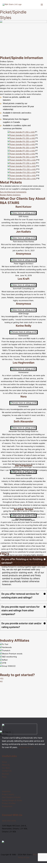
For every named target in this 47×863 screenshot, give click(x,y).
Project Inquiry (8, 794)
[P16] (22, 178)
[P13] (22, 169)
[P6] (22, 147)
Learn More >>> (26, 747)
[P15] (22, 175)
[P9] (22, 157)
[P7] (21, 151)
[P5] (21, 144)
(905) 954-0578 (9, 821)
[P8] (21, 154)
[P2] (21, 135)
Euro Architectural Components (13, 192)
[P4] (22, 141)
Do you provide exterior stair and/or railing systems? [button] (21, 625)
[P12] (22, 166)
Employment (7, 806)
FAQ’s (4, 777)
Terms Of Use (23, 857)
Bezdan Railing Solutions (10, 195)
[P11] (22, 163)
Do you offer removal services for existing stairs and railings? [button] (20, 595)
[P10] (22, 160)
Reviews (5, 774)
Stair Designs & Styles (11, 797)
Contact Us (6, 771)
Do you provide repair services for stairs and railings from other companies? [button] (20, 610)
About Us (6, 765)
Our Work (6, 768)
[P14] (22, 172)
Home (4, 762)
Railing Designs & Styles (12, 800)
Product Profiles (8, 803)
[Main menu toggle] (42, 4)
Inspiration (6, 791)
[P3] (22, 138)
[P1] (21, 132)
